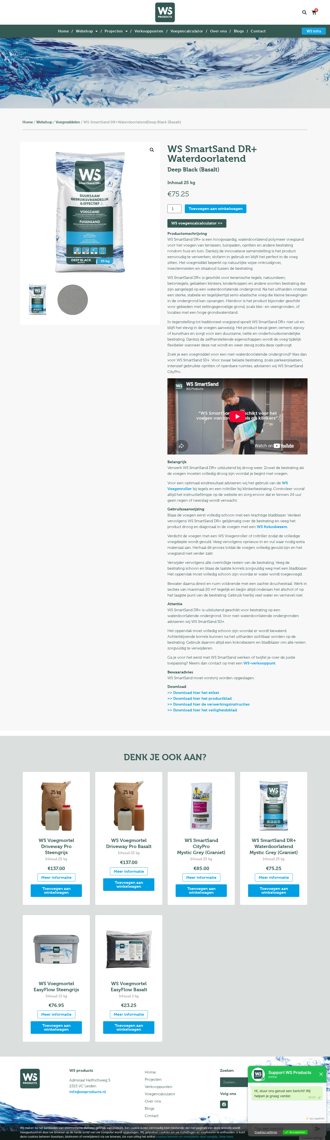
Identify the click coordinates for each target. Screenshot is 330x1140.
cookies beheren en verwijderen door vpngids (186, 1136)
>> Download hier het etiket (193, 692)
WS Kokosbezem (272, 526)
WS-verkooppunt (259, 663)
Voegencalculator (187, 31)
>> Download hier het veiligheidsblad (202, 710)
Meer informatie (56, 877)
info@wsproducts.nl (87, 1091)
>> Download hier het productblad (199, 698)
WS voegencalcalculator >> (196, 223)
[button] (304, 12)
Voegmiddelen (68, 122)
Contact (258, 31)
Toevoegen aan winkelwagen (216, 208)
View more (226, 1136)
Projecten (114, 31)
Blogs (239, 31)
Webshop (84, 31)
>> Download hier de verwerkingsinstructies (208, 704)
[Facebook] (224, 1104)
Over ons (218, 31)
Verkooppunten (149, 31)
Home (63, 31)
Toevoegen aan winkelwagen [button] (56, 890)
